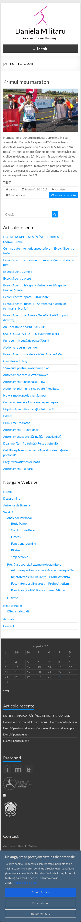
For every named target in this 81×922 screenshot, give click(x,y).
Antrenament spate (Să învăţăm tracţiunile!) (32, 436)
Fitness (16, 537)
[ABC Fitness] (18, 778)
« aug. (6, 690)
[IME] (18, 766)
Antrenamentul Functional (20, 429)
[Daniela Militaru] (40, 8)
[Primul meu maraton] (40, 90)
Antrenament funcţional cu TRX (24, 381)
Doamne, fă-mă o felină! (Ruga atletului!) (30, 443)
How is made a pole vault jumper (25, 395)
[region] (40, 886)
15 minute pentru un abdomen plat (26, 368)
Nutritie (12, 598)
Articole (8, 619)
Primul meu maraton (26, 82)
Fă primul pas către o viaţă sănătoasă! (28, 409)
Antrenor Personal (19, 518)
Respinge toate (40, 913)
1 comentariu (17, 195)
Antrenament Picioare (18, 468)
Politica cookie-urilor (24, 882)
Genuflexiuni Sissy (15, 361)
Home (7, 491)
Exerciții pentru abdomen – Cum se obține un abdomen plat (39, 728)
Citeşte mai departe (63, 195)
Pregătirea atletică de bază (21, 462)
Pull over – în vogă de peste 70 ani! (26, 340)
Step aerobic (19, 557)
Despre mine (11, 498)
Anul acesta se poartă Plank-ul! (24, 327)
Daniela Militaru (40, 31)
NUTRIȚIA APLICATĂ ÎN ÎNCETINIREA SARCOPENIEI (37, 715)
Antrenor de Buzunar (17, 505)
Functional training (23, 543)
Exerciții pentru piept (17, 278)
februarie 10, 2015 (36, 189)
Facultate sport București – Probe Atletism (40, 583)
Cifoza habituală (18, 611)
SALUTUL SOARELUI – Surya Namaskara (31, 333)
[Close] (77, 853)
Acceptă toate (40, 892)
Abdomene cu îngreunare (20, 347)
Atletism (60, 189)
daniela (13, 189)
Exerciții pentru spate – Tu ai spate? (26, 297)
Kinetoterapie (12, 605)
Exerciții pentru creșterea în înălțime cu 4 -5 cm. (34, 354)
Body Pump (19, 523)
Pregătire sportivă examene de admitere (34, 564)
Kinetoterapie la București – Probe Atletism (40, 577)
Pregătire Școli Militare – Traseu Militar (38, 590)
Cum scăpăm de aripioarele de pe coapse (30, 402)
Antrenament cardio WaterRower (25, 375)
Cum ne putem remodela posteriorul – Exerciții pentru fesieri (40, 722)
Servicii (8, 512)
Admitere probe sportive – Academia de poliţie (42, 570)
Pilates (7, 416)
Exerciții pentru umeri (17, 271)
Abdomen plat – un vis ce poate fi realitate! (31, 388)
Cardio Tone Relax (23, 530)
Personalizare (40, 903)
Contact (8, 626)
